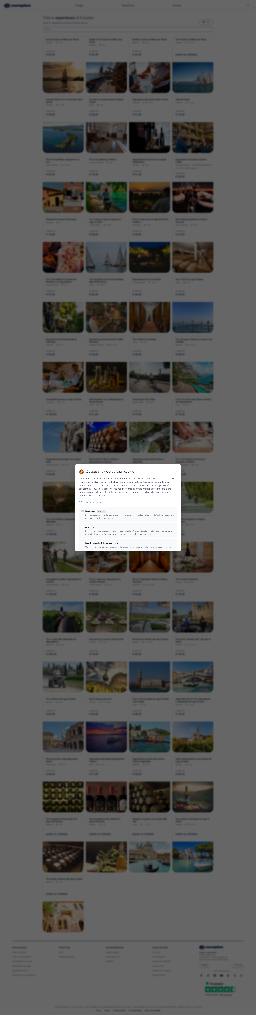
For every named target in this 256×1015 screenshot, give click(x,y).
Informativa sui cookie (90, 502)
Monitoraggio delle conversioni (102, 543)
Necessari (95, 511)
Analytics (90, 527)
